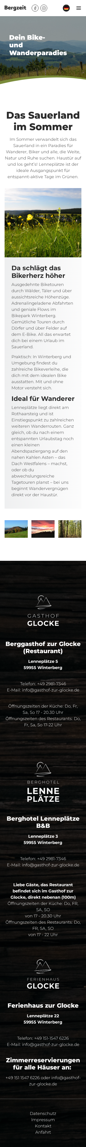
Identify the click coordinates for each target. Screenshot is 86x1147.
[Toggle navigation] (78, 8)
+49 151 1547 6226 (23, 1077)
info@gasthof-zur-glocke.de (50, 690)
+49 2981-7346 (51, 683)
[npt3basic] (15, 8)
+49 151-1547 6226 (51, 1038)
